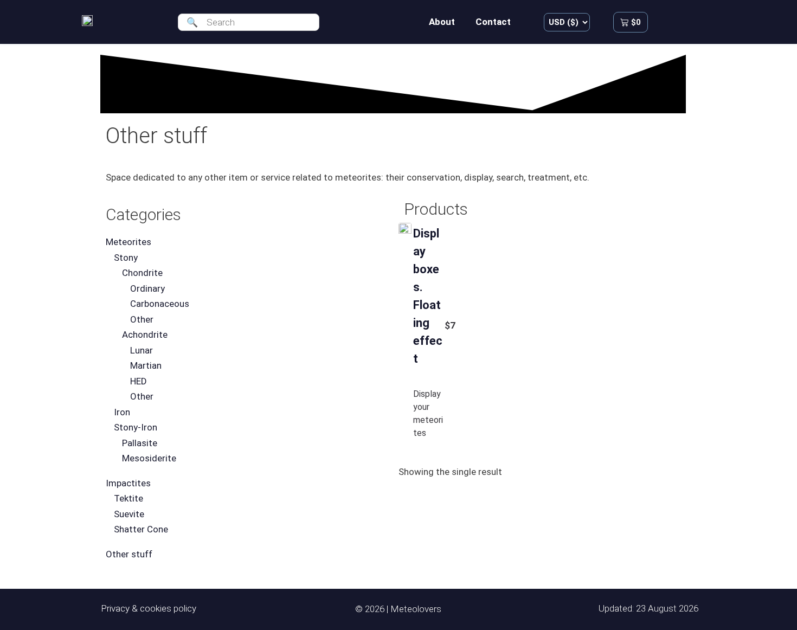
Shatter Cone (141, 529)
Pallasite (139, 443)
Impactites (128, 483)
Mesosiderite (149, 458)
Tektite (128, 498)
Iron (122, 412)
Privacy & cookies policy (148, 608)
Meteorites (128, 241)
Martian (146, 365)
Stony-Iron (135, 427)
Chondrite (142, 272)
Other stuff (129, 554)
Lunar (141, 350)
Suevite (129, 514)
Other (141, 319)
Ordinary (147, 288)
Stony (126, 257)
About (442, 21)
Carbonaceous (159, 303)
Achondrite (145, 334)
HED (138, 381)
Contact (493, 21)
